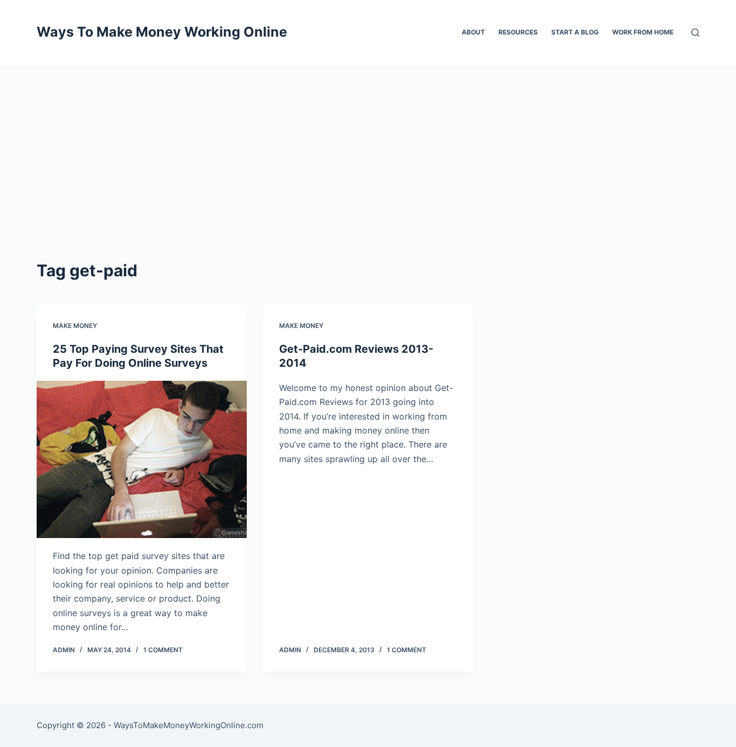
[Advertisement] (368, 145)
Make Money (75, 326)
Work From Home (642, 32)
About (473, 32)
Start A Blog (575, 32)
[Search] (695, 33)
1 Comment (163, 650)
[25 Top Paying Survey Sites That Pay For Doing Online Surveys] (142, 459)
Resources (518, 32)
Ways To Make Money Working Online (162, 32)
